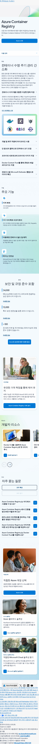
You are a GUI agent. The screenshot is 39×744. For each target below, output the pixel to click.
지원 (20, 697)
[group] (16, 444)
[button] (19, 53)
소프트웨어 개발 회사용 (7, 701)
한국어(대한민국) (5, 713)
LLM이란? (5, 711)
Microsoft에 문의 (25, 718)
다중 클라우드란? (9, 708)
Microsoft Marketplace (22, 701)
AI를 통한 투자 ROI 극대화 (13, 695)
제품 (30, 690)
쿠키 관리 (22, 720)
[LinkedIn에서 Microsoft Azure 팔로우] (28, 685)
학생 (20, 704)
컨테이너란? (13, 711)
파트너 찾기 (33, 701)
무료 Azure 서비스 (11, 692)
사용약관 (28, 720)
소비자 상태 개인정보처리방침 (10, 718)
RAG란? (19, 711)
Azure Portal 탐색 (11, 685)
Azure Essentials (18, 690)
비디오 (17, 706)
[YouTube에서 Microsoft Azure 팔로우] (32, 685)
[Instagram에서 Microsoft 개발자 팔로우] (24, 685)
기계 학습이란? (20, 708)
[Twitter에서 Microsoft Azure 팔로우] (21, 685)
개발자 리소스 (14, 704)
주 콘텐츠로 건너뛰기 (7, 1)
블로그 (7, 704)
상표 (32, 720)
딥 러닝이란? (30, 708)
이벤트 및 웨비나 (27, 704)
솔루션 (24, 695)
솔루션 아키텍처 (13, 697)
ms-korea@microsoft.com (27, 734)
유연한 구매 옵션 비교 (24, 692)
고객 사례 (26, 690)
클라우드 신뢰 (7, 690)
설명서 (2, 704)
